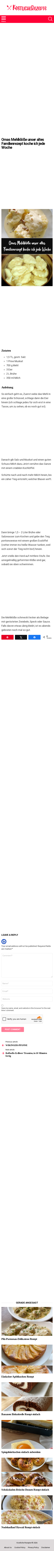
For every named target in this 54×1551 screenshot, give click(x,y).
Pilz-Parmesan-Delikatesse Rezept (19, 1339)
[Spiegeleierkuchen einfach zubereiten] (27, 1434)
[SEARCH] (50, 19)
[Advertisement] (27, 55)
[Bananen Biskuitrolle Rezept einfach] (27, 1396)
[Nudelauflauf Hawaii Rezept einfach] (27, 1509)
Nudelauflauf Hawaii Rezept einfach (20, 1527)
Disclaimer (45, 1547)
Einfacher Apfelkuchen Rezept (17, 1376)
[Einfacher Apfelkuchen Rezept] (27, 1359)
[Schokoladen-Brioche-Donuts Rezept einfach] (27, 1472)
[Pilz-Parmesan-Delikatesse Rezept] (27, 1321)
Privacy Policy (33, 1547)
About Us (8, 1547)
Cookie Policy (19, 1547)
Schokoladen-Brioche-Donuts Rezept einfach (25, 1489)
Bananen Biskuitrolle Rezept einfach (20, 1414)
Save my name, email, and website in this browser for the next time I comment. (25, 1009)
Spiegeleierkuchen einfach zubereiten (21, 1452)
